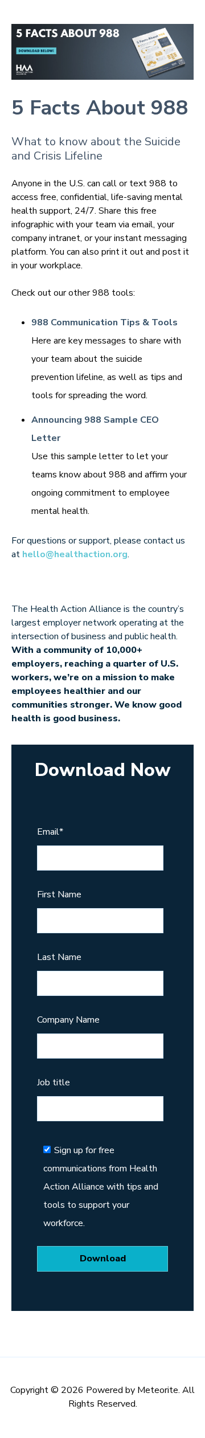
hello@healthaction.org (75, 554)
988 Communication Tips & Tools (104, 322)
